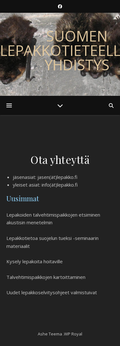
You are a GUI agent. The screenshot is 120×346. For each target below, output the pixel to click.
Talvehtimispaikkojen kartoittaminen (45, 277)
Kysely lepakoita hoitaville (34, 261)
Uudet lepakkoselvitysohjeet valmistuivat (51, 292)
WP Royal (73, 334)
